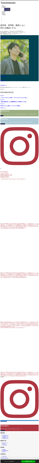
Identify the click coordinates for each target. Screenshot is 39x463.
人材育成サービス (7, 9)
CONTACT (4, 14)
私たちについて (5, 442)
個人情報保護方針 (5, 450)
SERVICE (3, 7)
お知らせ (3, 451)
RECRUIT (3, 13)
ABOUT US (4, 6)
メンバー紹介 (2, 430)
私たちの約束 (2, 123)
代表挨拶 (1, 115)
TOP (3, 5)
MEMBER (4, 11)
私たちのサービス (5, 435)
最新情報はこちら (3, 107)
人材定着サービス (7, 10)
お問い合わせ (4, 456)
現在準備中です (3, 85)
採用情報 (3, 449)
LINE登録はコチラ (28, 461)
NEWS (3, 12)
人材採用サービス (7, 8)
